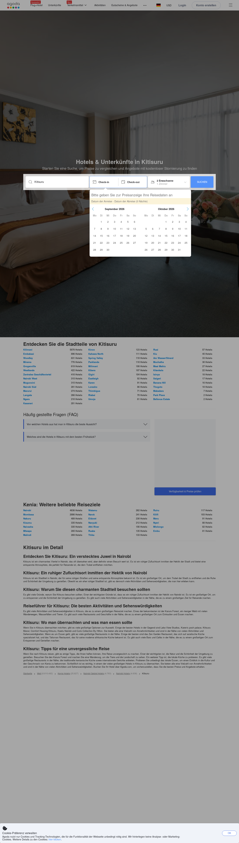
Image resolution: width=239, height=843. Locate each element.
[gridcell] (101, 221)
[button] (92, 208)
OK (229, 833)
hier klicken (55, 839)
